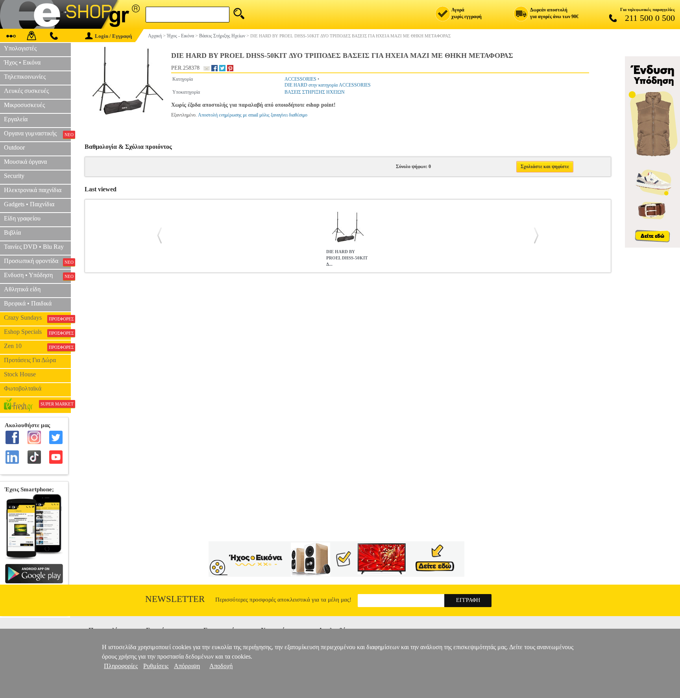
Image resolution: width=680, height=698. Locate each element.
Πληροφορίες (121, 666)
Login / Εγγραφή (113, 36)
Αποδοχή (221, 666)
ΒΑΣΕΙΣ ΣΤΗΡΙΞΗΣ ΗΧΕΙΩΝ (315, 92)
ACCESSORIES (300, 79)
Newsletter (175, 599)
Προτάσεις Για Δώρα (30, 360)
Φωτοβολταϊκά (22, 388)
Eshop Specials (37, 331)
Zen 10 (37, 346)
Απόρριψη (187, 666)
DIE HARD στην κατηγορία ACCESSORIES (328, 85)
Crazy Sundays (37, 317)
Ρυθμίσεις (155, 666)
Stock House (20, 374)
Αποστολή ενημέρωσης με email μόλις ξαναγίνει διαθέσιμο (252, 115)
